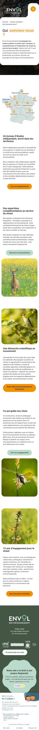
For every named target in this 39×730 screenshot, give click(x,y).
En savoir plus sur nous (15, 652)
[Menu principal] (33, 9)
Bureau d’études (16, 22)
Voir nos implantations (19, 186)
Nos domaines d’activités (19, 594)
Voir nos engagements (19, 453)
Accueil (5, 22)
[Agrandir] (35, 91)
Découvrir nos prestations (19, 253)
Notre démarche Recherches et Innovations (19, 388)
